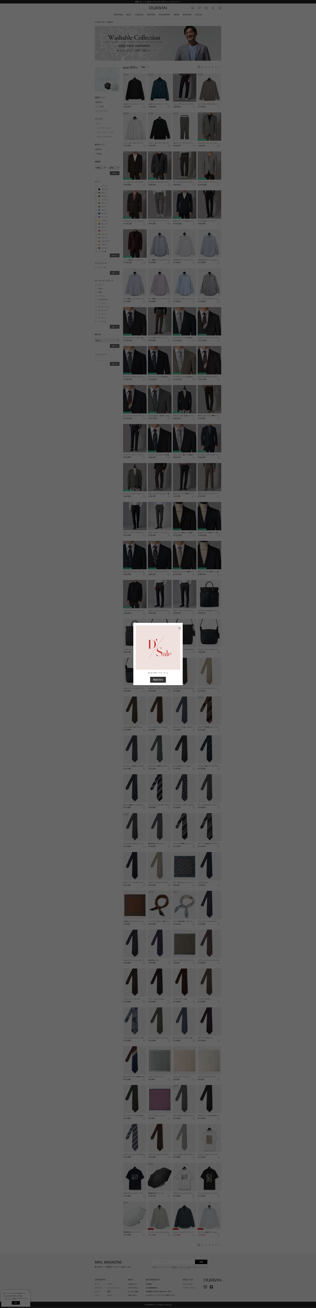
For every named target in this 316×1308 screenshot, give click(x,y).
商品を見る (158, 679)
